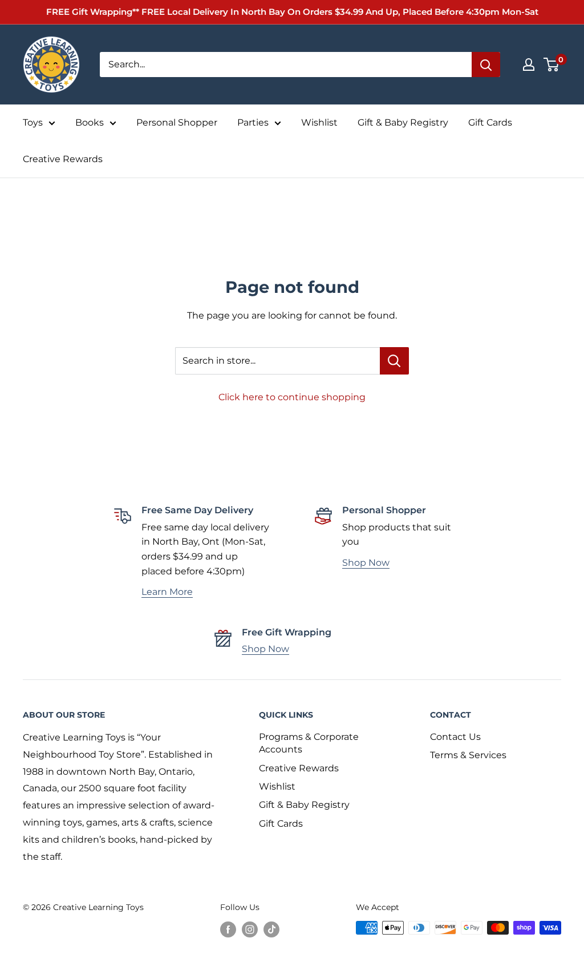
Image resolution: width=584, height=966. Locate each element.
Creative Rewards (63, 159)
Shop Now (366, 562)
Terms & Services (468, 755)
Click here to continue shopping (292, 397)
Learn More (167, 591)
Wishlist (319, 122)
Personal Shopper (176, 122)
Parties (253, 122)
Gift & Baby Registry (403, 122)
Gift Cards (490, 122)
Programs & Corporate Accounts (309, 743)
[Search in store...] (394, 361)
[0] (552, 64)
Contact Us (455, 736)
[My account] (528, 64)
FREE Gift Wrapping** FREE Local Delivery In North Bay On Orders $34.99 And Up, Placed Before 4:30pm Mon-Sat (292, 11)
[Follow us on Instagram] (250, 929)
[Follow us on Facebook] (228, 929)
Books (89, 122)
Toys (33, 122)
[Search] (486, 64)
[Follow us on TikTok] (271, 929)
